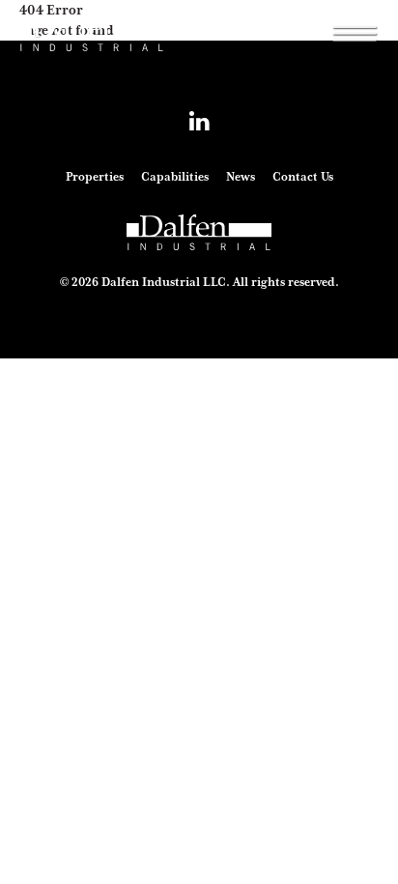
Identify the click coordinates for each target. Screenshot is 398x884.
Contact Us (302, 177)
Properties (95, 177)
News (240, 177)
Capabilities (175, 177)
